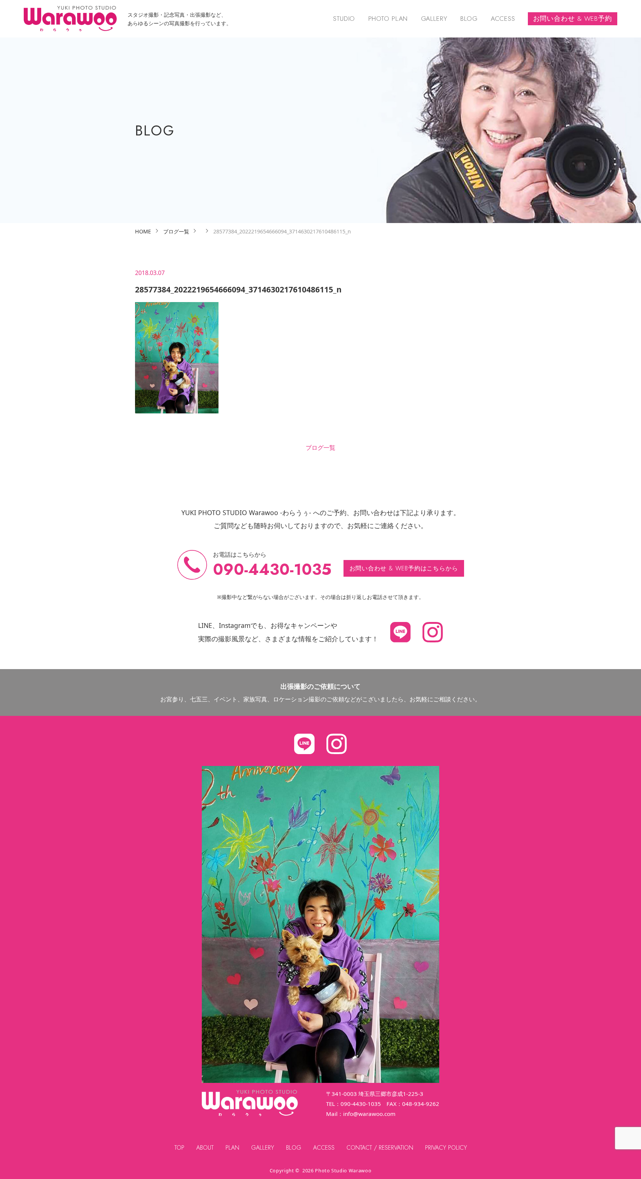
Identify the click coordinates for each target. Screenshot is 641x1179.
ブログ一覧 (320, 447)
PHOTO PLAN (388, 18)
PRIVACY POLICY (446, 1147)
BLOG (469, 18)
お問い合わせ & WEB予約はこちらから (403, 568)
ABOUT (205, 1147)
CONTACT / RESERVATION (379, 1147)
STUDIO (344, 18)
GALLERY (434, 18)
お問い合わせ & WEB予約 (572, 18)
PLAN (232, 1147)
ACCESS (503, 18)
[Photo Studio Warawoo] (70, 19)
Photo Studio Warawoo (343, 1170)
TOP (179, 1147)
